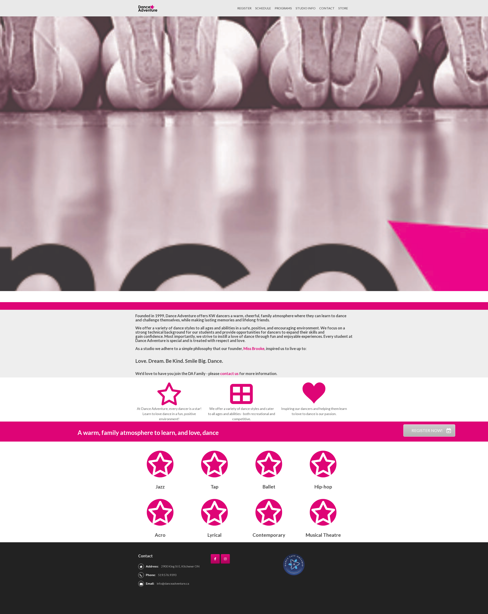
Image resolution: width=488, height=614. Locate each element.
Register (244, 8)
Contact (327, 8)
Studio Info (305, 8)
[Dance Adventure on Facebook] (215, 559)
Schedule (263, 8)
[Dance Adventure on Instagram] (225, 559)
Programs (283, 8)
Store (343, 8)
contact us (229, 373)
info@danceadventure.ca (173, 583)
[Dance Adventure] (147, 8)
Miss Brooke (253, 348)
